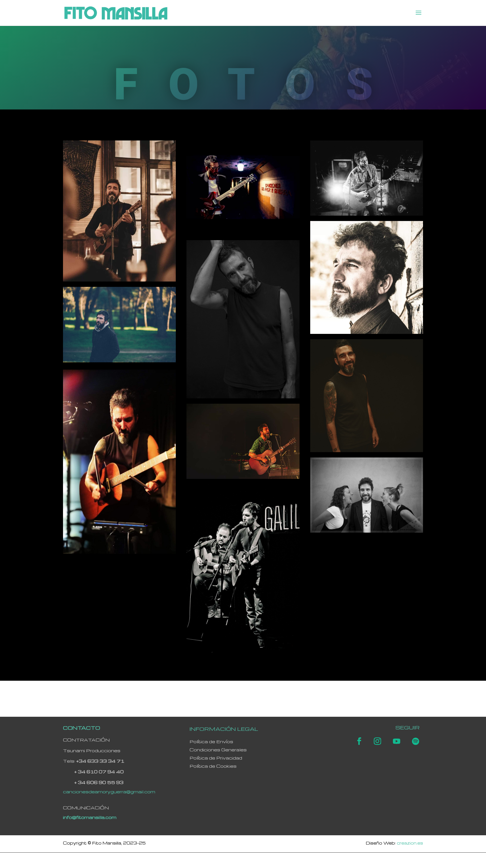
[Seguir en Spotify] (415, 741)
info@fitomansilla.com (89, 817)
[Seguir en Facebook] (359, 741)
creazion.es (410, 842)
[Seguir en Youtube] (396, 741)
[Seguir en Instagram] (377, 741)
